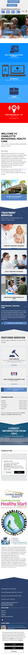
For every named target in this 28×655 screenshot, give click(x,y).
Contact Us (24, 169)
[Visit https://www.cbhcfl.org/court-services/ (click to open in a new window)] (14, 353)
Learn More (8, 30)
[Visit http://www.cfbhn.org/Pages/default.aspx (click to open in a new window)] (14, 493)
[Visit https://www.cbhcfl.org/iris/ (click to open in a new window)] (14, 109)
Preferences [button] (20, 640)
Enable (19, 472)
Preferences (14, 651)
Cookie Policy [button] (11, 638)
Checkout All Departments (15, 323)
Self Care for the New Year (15, 626)
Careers (3, 614)
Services (3, 610)
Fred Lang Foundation (7, 616)
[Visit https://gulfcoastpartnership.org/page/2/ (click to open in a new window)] (14, 540)
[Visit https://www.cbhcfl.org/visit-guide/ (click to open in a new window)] (14, 187)
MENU (23, 11)
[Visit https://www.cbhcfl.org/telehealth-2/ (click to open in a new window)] (14, 70)
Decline (14, 648)
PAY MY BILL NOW (13, 1)
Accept (14, 644)
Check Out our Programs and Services (15, 389)
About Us (3, 612)
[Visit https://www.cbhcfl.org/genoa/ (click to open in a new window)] (14, 285)
